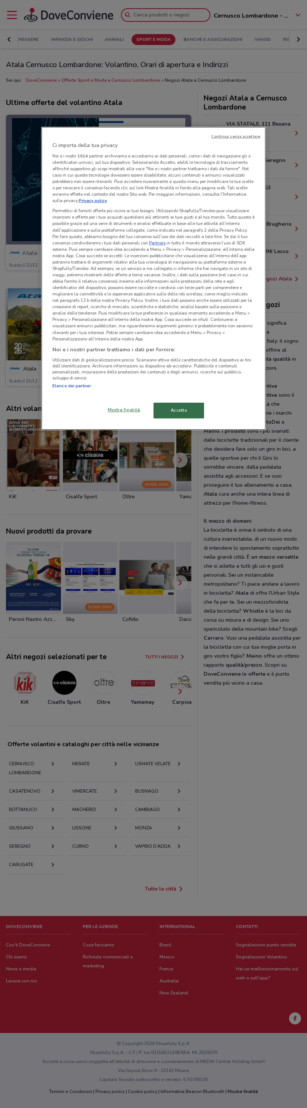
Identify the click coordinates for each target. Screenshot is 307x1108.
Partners (157, 243)
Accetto (179, 410)
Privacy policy (93, 201)
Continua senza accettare (235, 136)
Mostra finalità (124, 410)
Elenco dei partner (71, 386)
